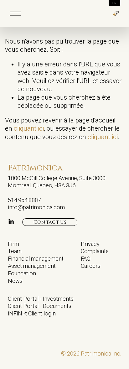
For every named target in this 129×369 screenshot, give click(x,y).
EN (114, 3)
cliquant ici (29, 128)
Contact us (50, 222)
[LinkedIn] (11, 221)
